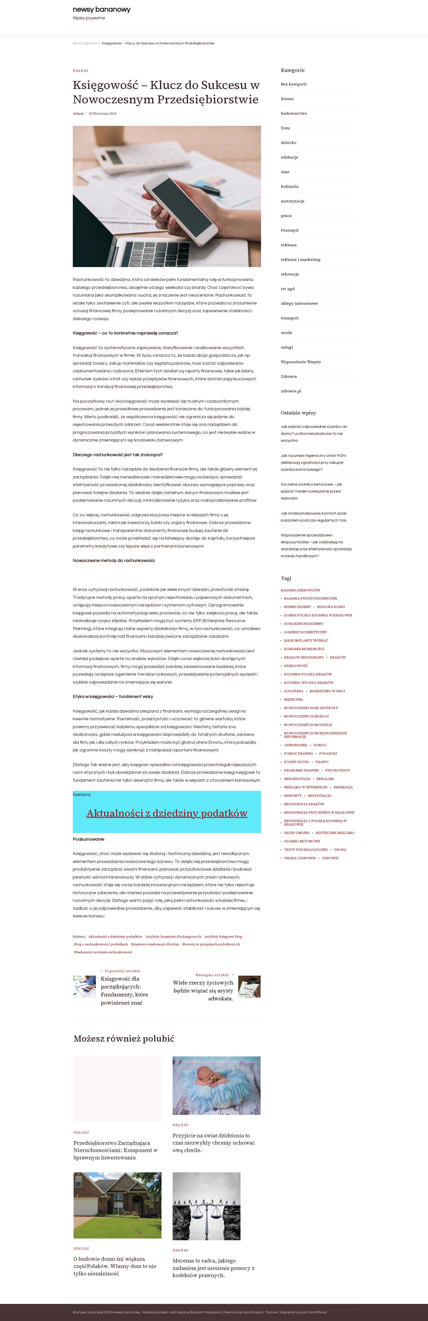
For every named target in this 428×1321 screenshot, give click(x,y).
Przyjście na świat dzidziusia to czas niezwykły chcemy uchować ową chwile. (214, 1143)
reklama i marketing (301, 259)
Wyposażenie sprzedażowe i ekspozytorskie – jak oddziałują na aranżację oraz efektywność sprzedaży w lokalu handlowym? (316, 545)
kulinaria (290, 186)
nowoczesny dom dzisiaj (308, 725)
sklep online (296, 833)
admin (78, 113)
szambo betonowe (302, 841)
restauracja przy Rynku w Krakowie (319, 812)
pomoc (320, 745)
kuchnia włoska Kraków (308, 683)
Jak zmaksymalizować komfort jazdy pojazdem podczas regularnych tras (314, 516)
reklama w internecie (305, 787)
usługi (80, 71)
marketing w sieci (327, 691)
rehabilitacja (297, 779)
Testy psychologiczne (306, 850)
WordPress (317, 1312)
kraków (338, 657)
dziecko (288, 142)
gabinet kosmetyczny (305, 632)
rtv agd (287, 288)
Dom (285, 128)
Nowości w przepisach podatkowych (211, 944)
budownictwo (294, 113)
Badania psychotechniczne (310, 598)
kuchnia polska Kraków (308, 674)
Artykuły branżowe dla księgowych (173, 937)
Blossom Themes (264, 1312)
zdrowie (330, 858)
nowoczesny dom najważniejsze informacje (315, 735)
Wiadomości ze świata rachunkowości (103, 952)
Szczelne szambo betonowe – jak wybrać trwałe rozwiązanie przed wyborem (311, 491)
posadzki (328, 753)
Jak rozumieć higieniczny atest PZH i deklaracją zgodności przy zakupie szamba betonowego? (313, 462)
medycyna (293, 699)
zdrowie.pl (291, 391)
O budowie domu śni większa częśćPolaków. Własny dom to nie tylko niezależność (115, 1266)
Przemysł (289, 230)
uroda (286, 332)
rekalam (325, 779)
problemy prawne (301, 770)
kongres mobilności (304, 649)
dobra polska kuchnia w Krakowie (318, 615)
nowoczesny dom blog (306, 716)
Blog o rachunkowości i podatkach (101, 944)
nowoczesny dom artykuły (311, 708)
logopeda (293, 691)
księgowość (296, 666)
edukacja (289, 157)
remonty (293, 796)
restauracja (319, 796)
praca (286, 215)
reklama (289, 245)
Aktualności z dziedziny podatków (167, 813)
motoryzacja (292, 201)
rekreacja (290, 274)
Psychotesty (337, 770)
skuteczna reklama (335, 833)
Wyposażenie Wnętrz (301, 361)
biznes (287, 98)
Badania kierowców (300, 590)
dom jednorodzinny (303, 624)
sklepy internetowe (299, 303)
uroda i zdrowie (300, 858)
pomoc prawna (298, 753)
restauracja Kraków (304, 804)
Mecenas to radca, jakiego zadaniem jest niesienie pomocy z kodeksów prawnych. (214, 1268)
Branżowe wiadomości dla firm (155, 944)
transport (290, 318)
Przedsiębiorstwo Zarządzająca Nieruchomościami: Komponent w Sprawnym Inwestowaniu (116, 1150)
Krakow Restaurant (304, 657)
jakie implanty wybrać (306, 640)
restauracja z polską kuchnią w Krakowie (315, 822)
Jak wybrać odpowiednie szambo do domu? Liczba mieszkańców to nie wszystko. (314, 433)
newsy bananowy (102, 9)
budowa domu (331, 607)
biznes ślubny (297, 607)
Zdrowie (289, 376)
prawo (322, 762)
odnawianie (295, 745)
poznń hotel (296, 762)
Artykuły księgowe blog (223, 937)
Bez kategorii (294, 84)
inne (285, 171)
